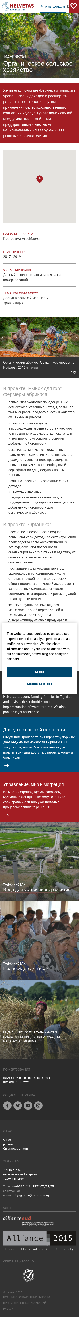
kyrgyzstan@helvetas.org (32, 1195)
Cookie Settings (39, 683)
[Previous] (13, 347)
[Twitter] (17, 1106)
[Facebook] (7, 1106)
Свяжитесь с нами (15, 1148)
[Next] (66, 347)
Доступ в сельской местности (34, 730)
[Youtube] (28, 1106)
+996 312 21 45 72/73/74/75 (34, 1186)
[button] (39, 179)
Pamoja (8, 1308)
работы (8, 1144)
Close (39, 671)
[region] (39, 658)
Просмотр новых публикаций (24, 1303)
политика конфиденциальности (26, 1297)
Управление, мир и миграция (33, 784)
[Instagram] (38, 1106)
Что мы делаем (53, 6)
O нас (7, 1140)
